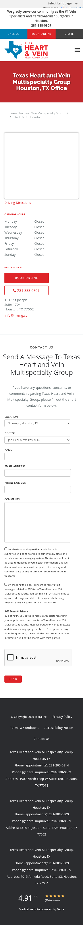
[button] (41, 34)
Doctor (9, 433)
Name (8, 450)
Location (11, 417)
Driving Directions (17, 202)
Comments (12, 499)
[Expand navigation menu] (77, 50)
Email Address (14, 466)
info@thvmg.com (17, 315)
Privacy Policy (62, 716)
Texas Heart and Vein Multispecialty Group (37, 113)
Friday (24, 243)
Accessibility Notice (58, 728)
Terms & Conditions (24, 728)
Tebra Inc (40, 717)
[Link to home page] (36, 50)
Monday (24, 221)
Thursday (24, 238)
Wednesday (24, 232)
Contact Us (17, 117)
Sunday (24, 254)
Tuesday (24, 227)
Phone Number (15, 483)
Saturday (24, 249)
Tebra (60, 909)
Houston (36, 117)
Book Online (26, 278)
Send (13, 679)
